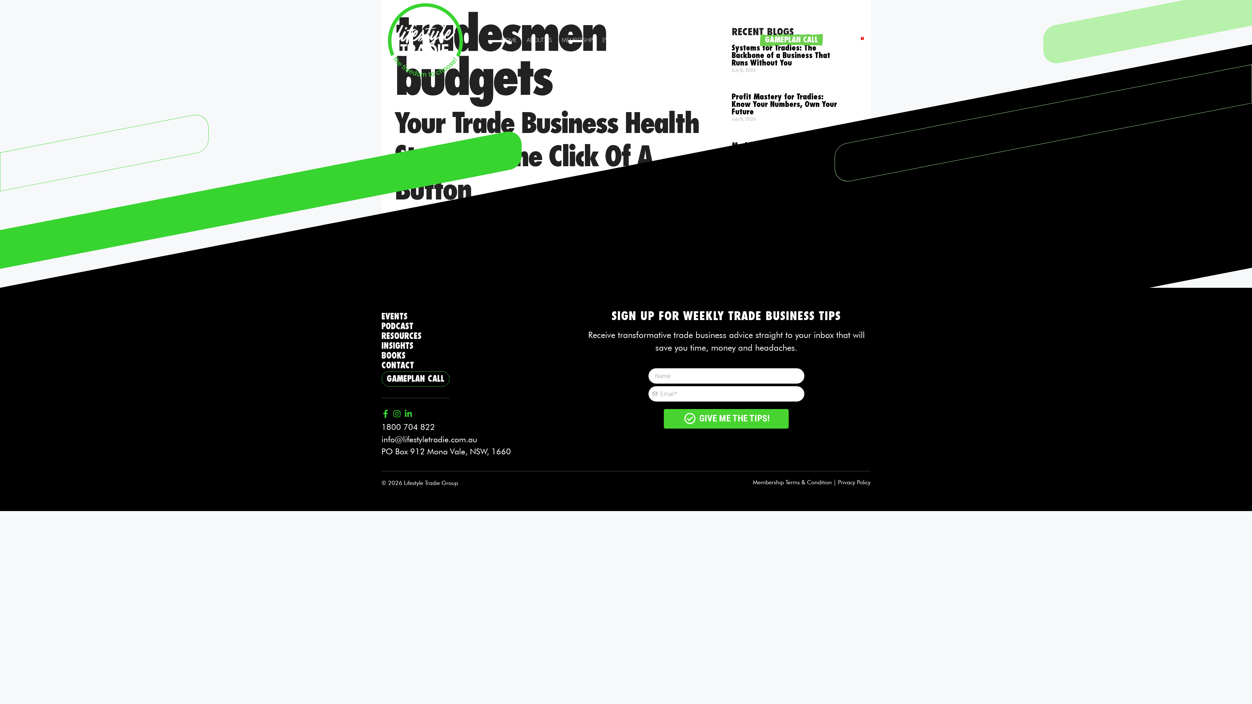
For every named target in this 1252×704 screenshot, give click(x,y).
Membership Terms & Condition (792, 482)
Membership (577, 40)
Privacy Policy (854, 482)
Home (509, 40)
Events (611, 40)
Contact (742, 40)
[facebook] (860, 40)
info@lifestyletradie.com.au (429, 439)
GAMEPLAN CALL (791, 40)
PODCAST (397, 326)
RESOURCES (401, 336)
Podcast (641, 40)
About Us (539, 40)
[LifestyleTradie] (425, 39)
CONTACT (397, 365)
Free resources (692, 40)
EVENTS (394, 317)
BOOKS (393, 356)
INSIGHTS (397, 346)
